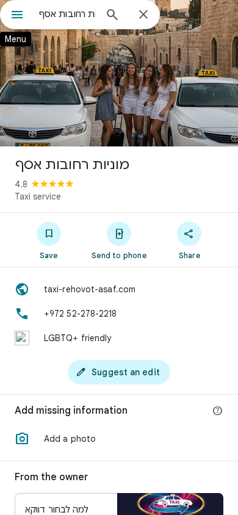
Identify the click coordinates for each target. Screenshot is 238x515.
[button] (119, 439)
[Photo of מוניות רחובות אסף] (119, 73)
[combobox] (67, 14)
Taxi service (38, 196)
